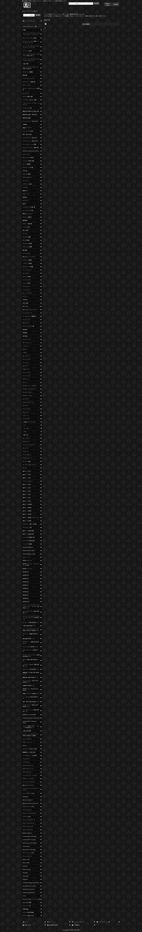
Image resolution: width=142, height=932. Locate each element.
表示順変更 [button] (87, 24)
